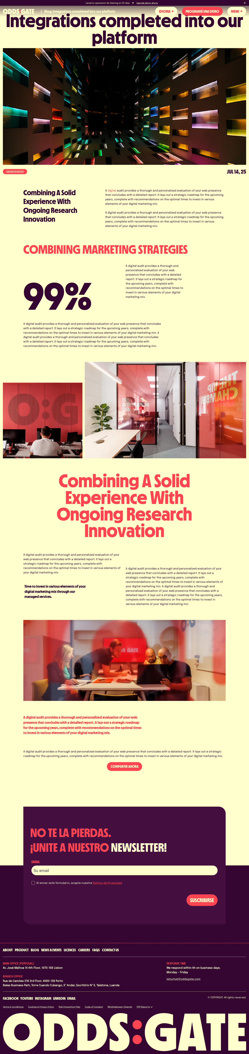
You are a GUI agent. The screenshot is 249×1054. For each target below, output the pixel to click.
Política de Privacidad (107, 882)
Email (35, 862)
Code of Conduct (94, 1006)
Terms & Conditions (13, 1006)
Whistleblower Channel (120, 1006)
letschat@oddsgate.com (183, 979)
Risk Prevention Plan (69, 1006)
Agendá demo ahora (147, 2)
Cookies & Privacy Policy (41, 1006)
